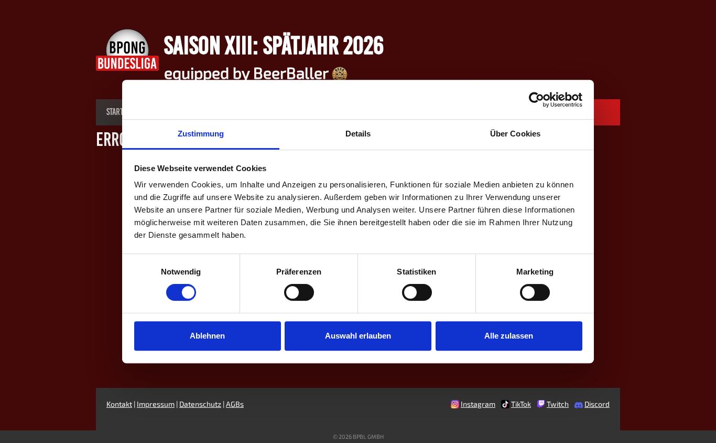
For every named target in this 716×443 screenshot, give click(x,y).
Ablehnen (207, 335)
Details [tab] (358, 133)
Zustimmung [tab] (201, 133)
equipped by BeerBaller (248, 72)
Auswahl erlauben (358, 335)
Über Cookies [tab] (515, 133)
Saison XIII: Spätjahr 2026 (274, 45)
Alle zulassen (508, 335)
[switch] (299, 292)
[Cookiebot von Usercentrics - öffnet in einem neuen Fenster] (536, 100)
